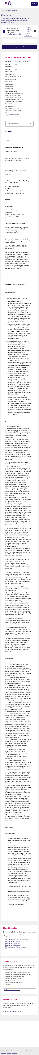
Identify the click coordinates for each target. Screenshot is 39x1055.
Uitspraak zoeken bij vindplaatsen (16, 949)
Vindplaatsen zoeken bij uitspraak (16, 947)
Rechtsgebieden (10, 79)
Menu (33, 4)
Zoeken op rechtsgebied (12, 945)
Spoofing (32, 1050)
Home (2, 10)
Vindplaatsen (9, 104)
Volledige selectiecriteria (12, 990)
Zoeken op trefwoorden (12, 941)
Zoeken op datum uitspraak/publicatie (17, 939)
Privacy (13, 1050)
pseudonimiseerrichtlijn (14, 34)
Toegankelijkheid (25, 1050)
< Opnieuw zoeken (19, 41)
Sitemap (8, 1050)
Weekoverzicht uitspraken (12, 1011)
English (3, 1050)
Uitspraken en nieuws (11, 10)
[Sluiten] (35, 31)
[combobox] (19, 123)
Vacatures (3, 1053)
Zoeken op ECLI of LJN (12, 943)
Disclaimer (14, 1053)
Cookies (18, 1050)
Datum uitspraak (8, 65)
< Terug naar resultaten (19, 47)
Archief (9, 1053)
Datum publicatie (8, 70)
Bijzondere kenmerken (9, 85)
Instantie (8, 61)
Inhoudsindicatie (11, 91)
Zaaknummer (9, 74)
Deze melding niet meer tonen (28, 31)
